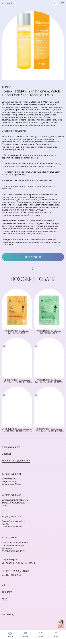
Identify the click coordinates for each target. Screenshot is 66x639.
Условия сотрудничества (16, 460)
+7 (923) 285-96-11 (11, 537)
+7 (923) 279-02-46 (11, 516)
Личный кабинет (11, 447)
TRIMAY (6, 86)
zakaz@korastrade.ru (13, 551)
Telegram (7, 592)
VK (3, 585)
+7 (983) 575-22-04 (11, 474)
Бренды (6, 453)
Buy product (33, 256)
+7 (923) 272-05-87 (11, 495)
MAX (4, 598)
